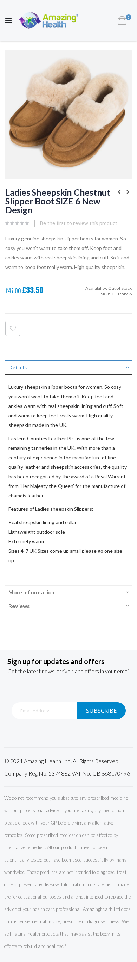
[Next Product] (128, 192)
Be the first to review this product (78, 223)
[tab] (68, 367)
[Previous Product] (119, 192)
